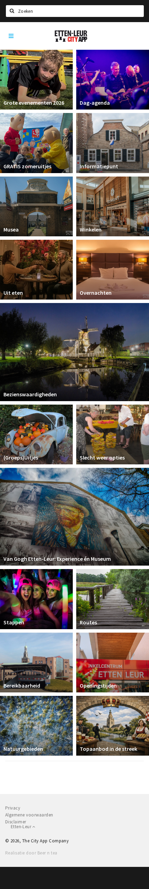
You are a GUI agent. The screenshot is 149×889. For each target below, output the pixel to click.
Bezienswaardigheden (30, 394)
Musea (11, 229)
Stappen (13, 622)
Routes (88, 622)
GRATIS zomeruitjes (27, 166)
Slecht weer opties (102, 457)
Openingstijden (98, 685)
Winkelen (91, 229)
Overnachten (96, 292)
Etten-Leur (21, 827)
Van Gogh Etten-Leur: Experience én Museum (57, 558)
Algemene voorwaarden (29, 815)
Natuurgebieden (23, 748)
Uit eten (13, 292)
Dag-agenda (95, 102)
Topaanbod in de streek (108, 748)
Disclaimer (15, 822)
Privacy (12, 808)
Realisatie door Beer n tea (31, 853)
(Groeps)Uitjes (20, 457)
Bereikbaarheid (21, 685)
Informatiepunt (99, 166)
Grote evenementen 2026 (33, 102)
